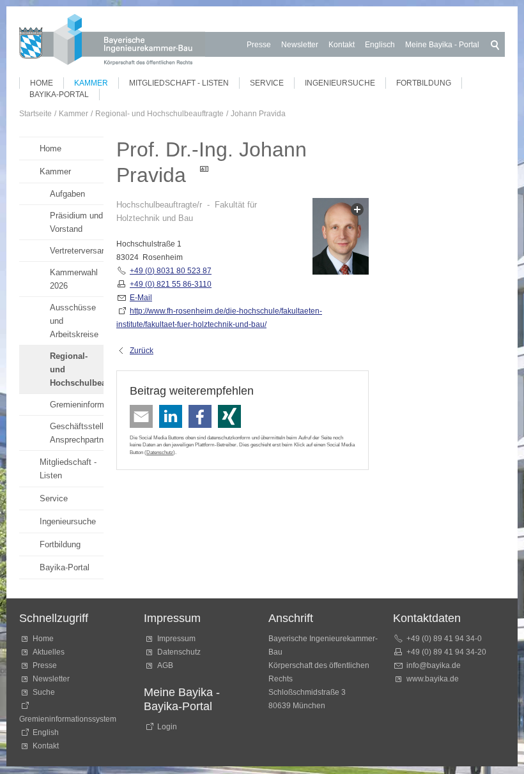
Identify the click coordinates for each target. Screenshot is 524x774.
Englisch (380, 44)
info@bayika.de (433, 665)
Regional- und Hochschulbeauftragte (77, 369)
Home (41, 83)
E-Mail (141, 297)
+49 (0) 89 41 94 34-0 (444, 638)
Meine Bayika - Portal (442, 44)
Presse (259, 44)
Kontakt (341, 44)
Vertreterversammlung (77, 250)
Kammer (91, 83)
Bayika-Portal (59, 94)
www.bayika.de (432, 678)
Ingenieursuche (340, 83)
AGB (165, 665)
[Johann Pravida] (340, 238)
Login (167, 726)
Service (267, 83)
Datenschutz (159, 452)
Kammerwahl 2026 (74, 279)
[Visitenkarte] (208, 174)
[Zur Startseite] (112, 42)
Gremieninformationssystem (77, 404)
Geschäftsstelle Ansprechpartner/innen (77, 432)
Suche (46, 692)
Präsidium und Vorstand (76, 222)
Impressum (176, 638)
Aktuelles (49, 652)
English (46, 732)
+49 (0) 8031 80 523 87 (171, 270)
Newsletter (299, 44)
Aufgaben (67, 194)
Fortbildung (423, 83)
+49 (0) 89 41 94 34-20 (446, 652)
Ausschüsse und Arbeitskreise (74, 321)
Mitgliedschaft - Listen (179, 83)
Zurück (141, 350)
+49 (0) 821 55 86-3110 (171, 284)
